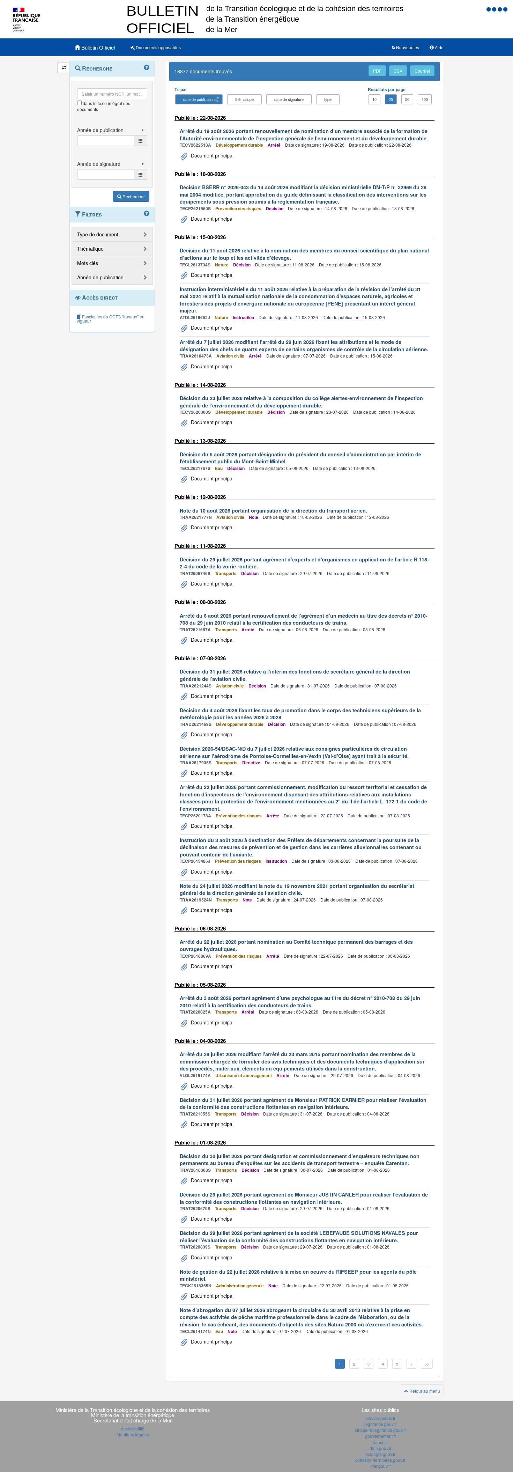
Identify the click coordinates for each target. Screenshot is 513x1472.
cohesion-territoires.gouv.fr (380, 1460)
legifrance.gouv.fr (380, 1424)
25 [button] (391, 99)
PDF (377, 71)
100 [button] (425, 99)
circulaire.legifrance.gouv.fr (380, 1430)
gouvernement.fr (380, 1436)
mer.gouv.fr (380, 1466)
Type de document (97, 234)
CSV (398, 71)
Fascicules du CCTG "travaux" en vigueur (110, 319)
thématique (244, 99)
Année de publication (100, 277)
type (328, 99)
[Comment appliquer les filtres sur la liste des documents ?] (146, 213)
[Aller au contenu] (495, 9)
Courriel (422, 71)
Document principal (211, 155)
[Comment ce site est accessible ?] (489, 9)
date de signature (289, 99)
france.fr (380, 1442)
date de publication (199, 99)
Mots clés (87, 262)
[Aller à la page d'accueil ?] (505, 9)
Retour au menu (424, 1391)
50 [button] (407, 99)
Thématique (90, 248)
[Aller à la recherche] (500, 9)
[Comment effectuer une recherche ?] (146, 68)
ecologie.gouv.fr (380, 1454)
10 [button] (374, 99)
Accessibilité (132, 1428)
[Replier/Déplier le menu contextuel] (63, 67)
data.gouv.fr (381, 1448)
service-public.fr (380, 1418)
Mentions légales (133, 1434)
